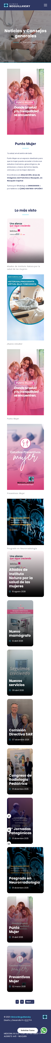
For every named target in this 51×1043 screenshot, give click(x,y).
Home (16, 42)
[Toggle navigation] (45, 5)
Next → (29, 1001)
